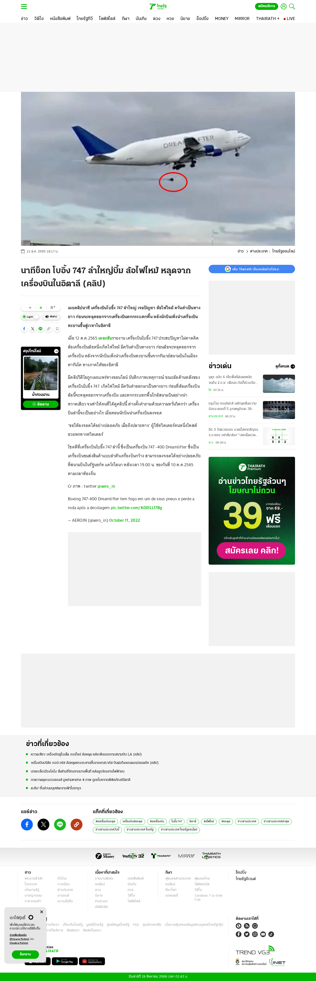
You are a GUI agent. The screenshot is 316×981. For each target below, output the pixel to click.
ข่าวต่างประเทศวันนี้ (107, 829)
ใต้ (210, 390)
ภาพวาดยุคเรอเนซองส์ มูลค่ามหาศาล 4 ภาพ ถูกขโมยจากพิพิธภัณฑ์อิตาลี (80, 780)
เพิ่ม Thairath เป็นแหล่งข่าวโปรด (255, 269)
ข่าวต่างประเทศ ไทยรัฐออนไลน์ (179, 829)
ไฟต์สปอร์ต (202, 884)
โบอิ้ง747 (177, 821)
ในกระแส (31, 884)
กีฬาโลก (171, 890)
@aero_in (106, 486)
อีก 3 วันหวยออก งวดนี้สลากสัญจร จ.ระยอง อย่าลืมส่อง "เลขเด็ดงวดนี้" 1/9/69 (233, 433)
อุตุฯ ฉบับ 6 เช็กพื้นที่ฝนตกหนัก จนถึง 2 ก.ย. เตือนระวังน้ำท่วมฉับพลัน (232, 380)
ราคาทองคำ (33, 901)
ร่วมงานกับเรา (49, 925)
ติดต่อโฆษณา (92, 930)
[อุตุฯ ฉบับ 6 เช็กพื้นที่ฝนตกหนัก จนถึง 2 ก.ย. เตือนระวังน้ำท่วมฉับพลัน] (279, 384)
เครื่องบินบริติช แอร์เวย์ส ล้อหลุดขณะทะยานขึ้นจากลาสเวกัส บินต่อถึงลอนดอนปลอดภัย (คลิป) (95, 763)
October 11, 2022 (124, 520)
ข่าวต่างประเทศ (247, 821)
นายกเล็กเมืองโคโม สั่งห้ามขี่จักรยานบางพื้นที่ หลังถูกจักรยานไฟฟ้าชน (77, 771)
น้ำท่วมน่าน (40, 395)
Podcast (101, 901)
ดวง (98, 890)
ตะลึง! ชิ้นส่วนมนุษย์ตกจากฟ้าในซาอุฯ (56, 788)
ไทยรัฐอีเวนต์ (246, 879)
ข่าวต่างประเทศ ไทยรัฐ (140, 829)
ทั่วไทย (62, 879)
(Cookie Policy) (19, 943)
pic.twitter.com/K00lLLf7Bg (136, 507)
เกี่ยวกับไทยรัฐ (73, 925)
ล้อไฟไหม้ (209, 821)
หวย (131, 890)
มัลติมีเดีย (101, 907)
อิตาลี (192, 821)
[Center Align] (41, 912)
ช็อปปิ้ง (241, 873)
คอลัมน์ (100, 884)
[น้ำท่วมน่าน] (41, 373)
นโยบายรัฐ (32, 890)
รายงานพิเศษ (104, 879)
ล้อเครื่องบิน (157, 821)
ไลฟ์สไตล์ (134, 901)
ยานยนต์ (63, 896)
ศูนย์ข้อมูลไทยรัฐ (118, 925)
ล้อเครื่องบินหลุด (105, 821)
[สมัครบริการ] (252, 511)
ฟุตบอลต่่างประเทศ (178, 879)
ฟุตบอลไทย (202, 879)
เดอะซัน (105, 338)
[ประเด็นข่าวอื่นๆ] (56, 351)
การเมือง (64, 884)
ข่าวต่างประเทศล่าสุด (276, 821)
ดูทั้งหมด (282, 366)
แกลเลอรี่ (171, 896)
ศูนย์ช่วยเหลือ (152, 925)
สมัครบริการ (266, 6)
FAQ (136, 925)
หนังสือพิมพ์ (136, 879)
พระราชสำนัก (34, 879)
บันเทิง (132, 884)
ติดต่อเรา (73, 930)
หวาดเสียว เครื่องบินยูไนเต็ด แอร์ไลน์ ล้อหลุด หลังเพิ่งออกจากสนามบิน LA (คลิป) (86, 754)
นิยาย (99, 896)
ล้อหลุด (225, 821)
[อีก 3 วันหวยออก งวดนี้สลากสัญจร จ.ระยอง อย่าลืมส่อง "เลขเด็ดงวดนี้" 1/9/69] (279, 436)
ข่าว (241, 251)
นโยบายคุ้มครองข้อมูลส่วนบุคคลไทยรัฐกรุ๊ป (194, 925)
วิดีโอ (131, 896)
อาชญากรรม (33, 896)
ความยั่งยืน (65, 901)
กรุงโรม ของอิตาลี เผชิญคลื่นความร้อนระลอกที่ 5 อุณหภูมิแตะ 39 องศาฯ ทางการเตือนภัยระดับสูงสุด (233, 407)
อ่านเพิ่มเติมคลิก (19, 937)
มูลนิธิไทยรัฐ (94, 925)
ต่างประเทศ (259, 251)
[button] (24, 329)
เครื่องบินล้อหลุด (132, 821)
